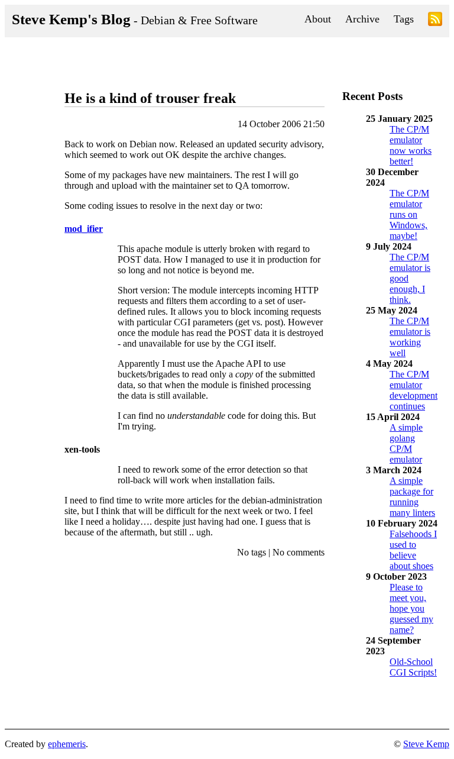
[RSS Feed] (435, 21)
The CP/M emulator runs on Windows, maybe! (409, 214)
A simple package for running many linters (412, 497)
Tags (404, 19)
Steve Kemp (426, 744)
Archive (362, 19)
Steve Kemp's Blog (135, 19)
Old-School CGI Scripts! (413, 667)
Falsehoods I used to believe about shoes (413, 550)
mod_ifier (83, 229)
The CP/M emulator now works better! (411, 145)
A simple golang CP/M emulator (406, 443)
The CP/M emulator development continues (413, 390)
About (317, 19)
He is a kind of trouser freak (150, 98)
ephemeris (67, 744)
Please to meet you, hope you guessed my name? (411, 608)
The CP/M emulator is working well (410, 337)
